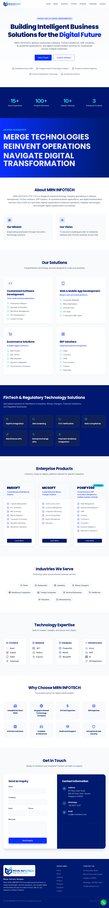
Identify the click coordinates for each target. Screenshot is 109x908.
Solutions (64, 4)
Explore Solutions (64, 58)
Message (12, 819)
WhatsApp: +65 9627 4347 (92, 882)
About (56, 4)
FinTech (74, 4)
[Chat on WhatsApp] (103, 902)
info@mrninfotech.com (77, 814)
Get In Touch (43, 58)
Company (12, 797)
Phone (31, 808)
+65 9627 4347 (74, 805)
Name (11, 786)
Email (10, 808)
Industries (93, 4)
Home (48, 4)
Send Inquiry (27, 840)
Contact (103, 4)
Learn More (19, 541)
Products (83, 4)
